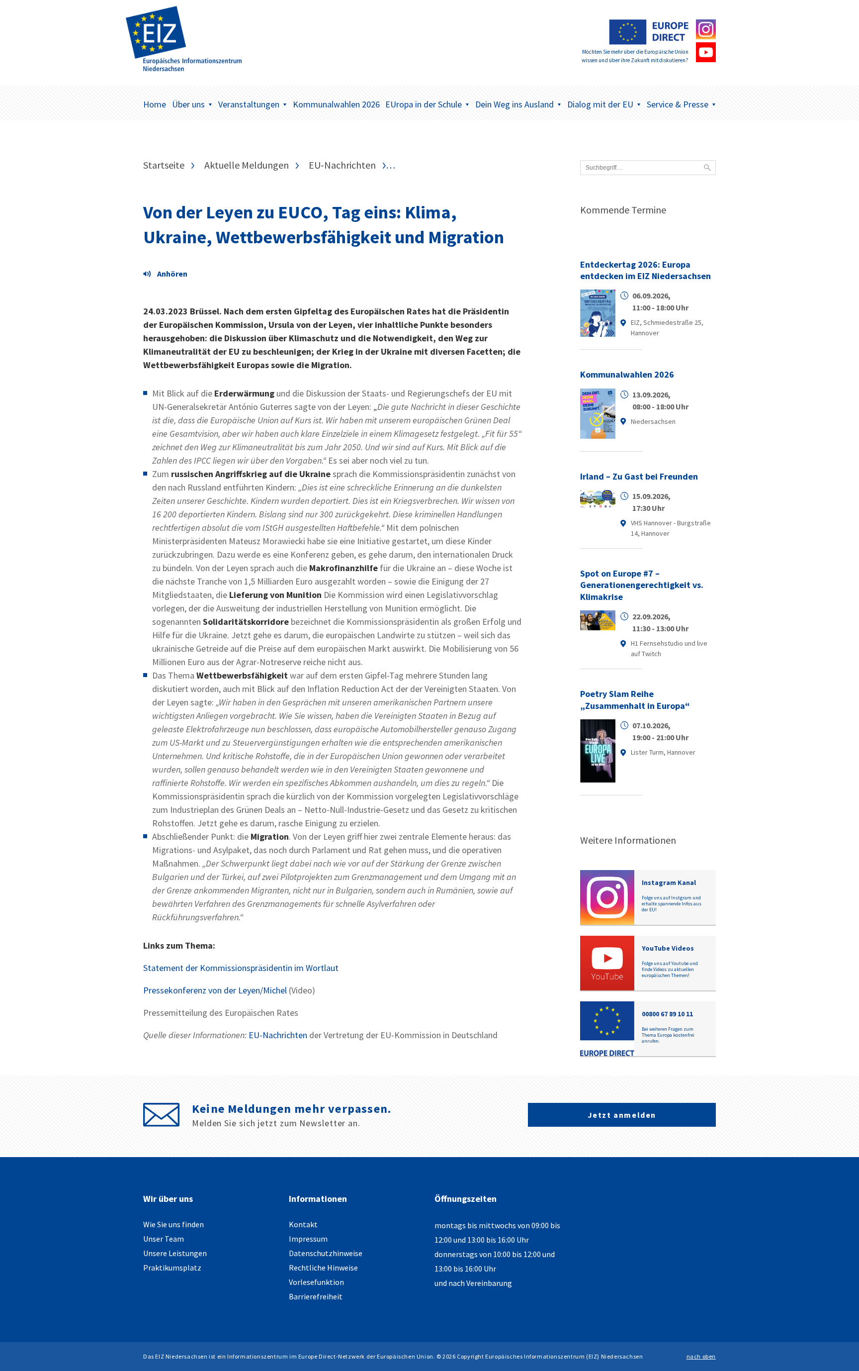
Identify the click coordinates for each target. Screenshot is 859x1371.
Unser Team (163, 1239)
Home (154, 104)
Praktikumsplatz (172, 1268)
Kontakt (303, 1224)
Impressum (308, 1239)
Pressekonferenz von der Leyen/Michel (215, 990)
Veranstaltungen (248, 104)
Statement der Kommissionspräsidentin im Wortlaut (241, 968)
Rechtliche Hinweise (323, 1268)
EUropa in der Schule (423, 104)
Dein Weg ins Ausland (514, 104)
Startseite (163, 165)
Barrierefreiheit (316, 1296)
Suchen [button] (707, 167)
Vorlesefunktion (316, 1282)
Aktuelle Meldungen (246, 165)
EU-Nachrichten (342, 165)
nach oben (701, 1356)
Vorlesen (168, 275)
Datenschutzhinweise (325, 1253)
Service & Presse (677, 104)
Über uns (188, 104)
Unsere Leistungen (175, 1253)
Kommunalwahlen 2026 (336, 104)
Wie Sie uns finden (173, 1224)
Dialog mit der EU (600, 104)
